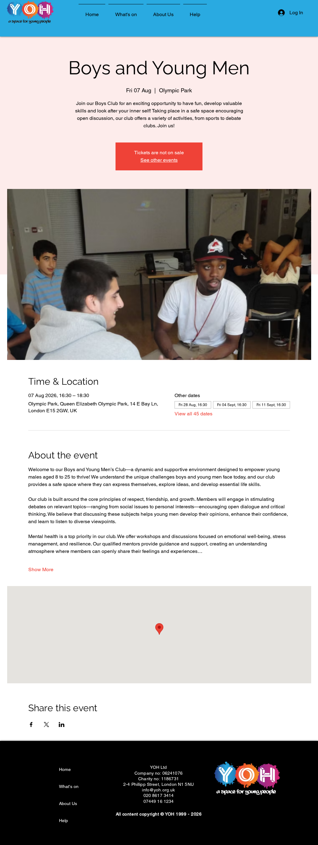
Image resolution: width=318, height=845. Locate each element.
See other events (159, 160)
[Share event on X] (46, 724)
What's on (69, 786)
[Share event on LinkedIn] (62, 724)
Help (63, 820)
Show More (40, 569)
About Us (68, 803)
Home (65, 769)
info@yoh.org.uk (158, 789)
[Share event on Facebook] (31, 724)
